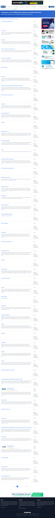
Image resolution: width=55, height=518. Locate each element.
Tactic (2, 149)
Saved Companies (22, 6)
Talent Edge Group (10, 445)
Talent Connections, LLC (6, 409)
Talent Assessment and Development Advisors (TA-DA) (11, 379)
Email (35, 389)
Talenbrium (3, 342)
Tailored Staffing (4, 223)
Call (34, 388)
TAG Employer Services (5, 177)
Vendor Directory (9, 6)
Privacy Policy (19, 515)
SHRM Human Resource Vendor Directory (7, 9)
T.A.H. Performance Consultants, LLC (8, 49)
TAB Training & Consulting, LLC (7, 94)
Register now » (39, 507)
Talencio (3, 351)
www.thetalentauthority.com (11, 389)
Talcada (2, 324)
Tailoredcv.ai (3, 232)
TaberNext (3, 104)
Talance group (4, 296)
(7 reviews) (16, 448)
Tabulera (3, 122)
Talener (2, 360)
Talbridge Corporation (5, 314)
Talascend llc (3, 305)
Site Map (30, 515)
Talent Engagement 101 (5, 475)
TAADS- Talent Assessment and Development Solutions (12, 85)
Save (35, 21)
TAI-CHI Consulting (4, 204)
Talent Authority (10, 388)
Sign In (53, 6)
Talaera (2, 287)
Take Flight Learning (5, 250)
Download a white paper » (22, 508)
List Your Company (15, 6)
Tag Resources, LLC (5, 186)
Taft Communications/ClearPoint (7, 168)
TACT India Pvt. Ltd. (5, 131)
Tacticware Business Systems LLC (7, 159)
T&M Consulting (4, 67)
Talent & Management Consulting (7, 370)
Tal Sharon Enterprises (5, 278)
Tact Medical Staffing (5, 140)
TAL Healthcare (4, 269)
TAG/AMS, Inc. (4, 195)
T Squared (3, 39)
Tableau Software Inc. (5, 113)
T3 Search (3, 76)
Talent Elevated (4, 466)
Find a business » (3, 507)
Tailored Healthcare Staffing (6, 214)
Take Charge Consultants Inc (6, 241)
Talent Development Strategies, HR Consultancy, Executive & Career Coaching (16, 427)
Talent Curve (3, 418)
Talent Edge (3, 436)
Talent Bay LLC (4, 400)
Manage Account (28, 6)
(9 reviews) (16, 390)
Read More (9, 34)
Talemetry (3, 333)
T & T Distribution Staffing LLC (7, 21)
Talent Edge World (4, 457)
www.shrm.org (35, 515)
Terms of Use (25, 515)
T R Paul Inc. (3, 30)
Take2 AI (3, 259)
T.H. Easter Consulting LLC (6, 58)
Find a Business (33, 6)
